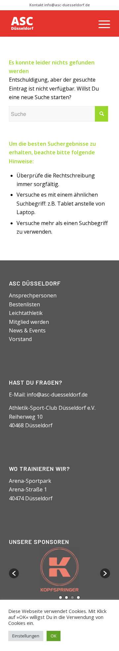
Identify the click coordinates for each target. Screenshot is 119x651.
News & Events (27, 330)
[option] (59, 570)
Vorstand (20, 339)
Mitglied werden (29, 322)
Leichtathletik (26, 313)
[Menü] (101, 23)
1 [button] (60, 597)
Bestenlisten (24, 304)
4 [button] (78, 597)
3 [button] (72, 597)
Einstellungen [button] (25, 636)
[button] (14, 573)
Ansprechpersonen (33, 295)
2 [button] (66, 597)
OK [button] (54, 636)
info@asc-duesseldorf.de (57, 394)
